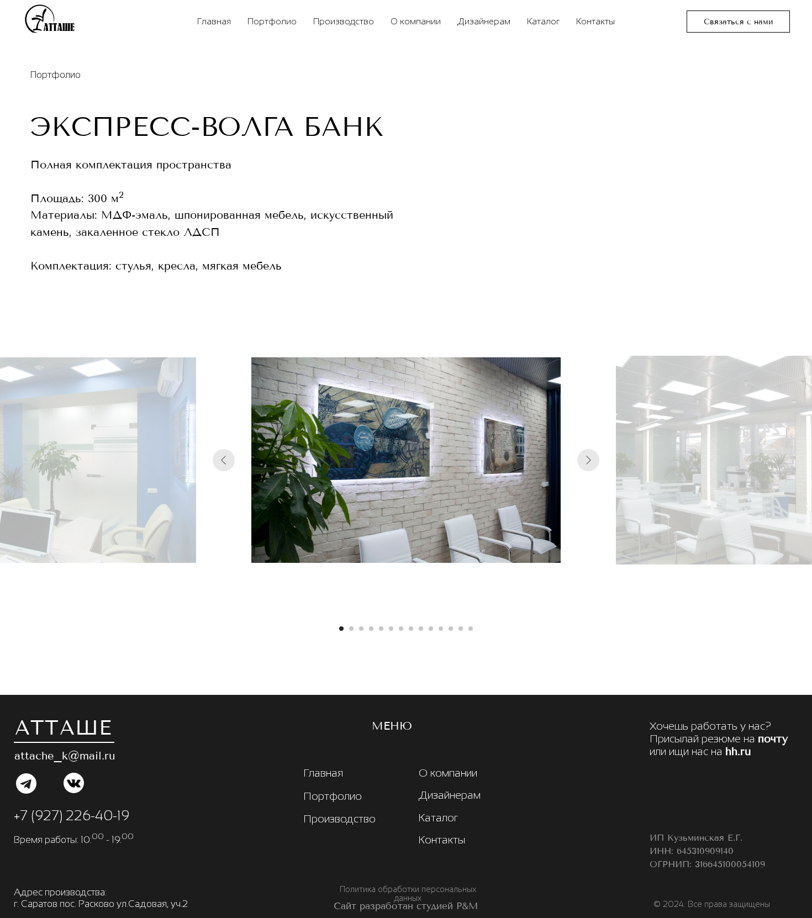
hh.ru (738, 751)
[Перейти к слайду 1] (341, 628)
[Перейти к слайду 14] (470, 628)
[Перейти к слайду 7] (401, 628)
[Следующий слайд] (588, 460)
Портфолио (272, 21)
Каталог (543, 21)
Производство (343, 21)
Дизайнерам (483, 21)
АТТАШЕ (63, 728)
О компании (416, 21)
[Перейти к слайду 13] (460, 628)
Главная (214, 21)
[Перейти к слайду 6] (391, 628)
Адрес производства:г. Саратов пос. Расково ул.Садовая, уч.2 (101, 898)
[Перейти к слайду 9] (421, 628)
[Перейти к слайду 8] (411, 628)
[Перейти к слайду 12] (451, 628)
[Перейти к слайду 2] (351, 628)
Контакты (595, 21)
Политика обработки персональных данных (408, 894)
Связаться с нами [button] (738, 22)
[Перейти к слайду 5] (381, 628)
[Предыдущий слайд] (224, 460)
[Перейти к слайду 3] (361, 628)
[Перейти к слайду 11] (441, 628)
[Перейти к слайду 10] (431, 628)
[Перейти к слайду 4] (371, 628)
